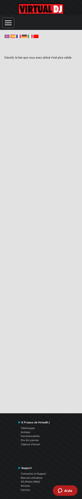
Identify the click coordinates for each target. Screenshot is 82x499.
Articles (25, 485)
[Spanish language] (12, 36)
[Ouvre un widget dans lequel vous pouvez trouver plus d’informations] (65, 491)
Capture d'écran (30, 444)
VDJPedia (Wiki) (30, 481)
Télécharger (28, 428)
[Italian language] (30, 36)
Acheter (25, 432)
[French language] (18, 36)
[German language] (24, 36)
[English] (7, 36)
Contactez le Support (33, 473)
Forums (25, 489)
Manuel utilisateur (32, 477)
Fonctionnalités (30, 436)
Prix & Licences (30, 440)
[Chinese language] (35, 36)
